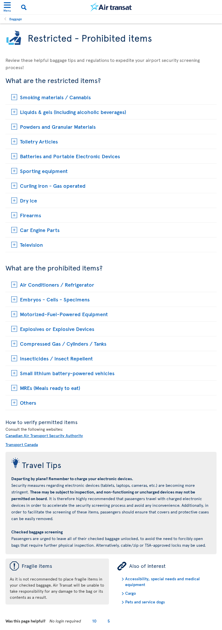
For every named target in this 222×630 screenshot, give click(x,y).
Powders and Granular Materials (58, 126)
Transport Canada (21, 444)
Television (31, 244)
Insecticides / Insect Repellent (56, 358)
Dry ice (28, 200)
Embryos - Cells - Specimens (55, 299)
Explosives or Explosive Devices (57, 328)
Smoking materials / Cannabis (55, 97)
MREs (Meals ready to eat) (50, 387)
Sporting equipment (44, 170)
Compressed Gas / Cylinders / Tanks (63, 343)
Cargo (130, 593)
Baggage (15, 18)
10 (94, 621)
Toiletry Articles (39, 141)
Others (28, 402)
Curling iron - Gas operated (53, 185)
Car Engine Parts (40, 229)
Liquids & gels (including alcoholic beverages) (73, 111)
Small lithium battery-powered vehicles (67, 373)
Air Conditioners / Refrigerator (57, 284)
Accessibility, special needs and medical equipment (162, 581)
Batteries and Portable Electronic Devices (70, 156)
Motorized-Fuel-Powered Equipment (64, 314)
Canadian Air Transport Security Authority (44, 435)
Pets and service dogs (145, 602)
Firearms (30, 215)
